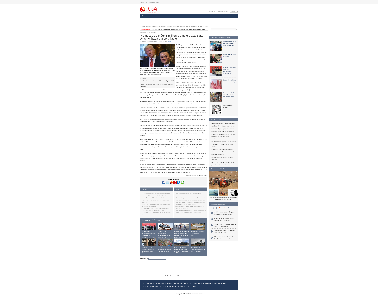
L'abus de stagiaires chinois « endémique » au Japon (229, 82)
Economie (153, 32)
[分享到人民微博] (175, 182)
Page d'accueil (144, 32)
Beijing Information (151, 286)
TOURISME (224, 18)
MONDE (163, 18)
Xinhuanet (148, 283)
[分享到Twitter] (167, 182)
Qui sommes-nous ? (223, 11)
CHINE (145, 18)
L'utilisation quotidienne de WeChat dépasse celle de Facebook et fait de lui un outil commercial (223, 152)
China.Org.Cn (159, 283)
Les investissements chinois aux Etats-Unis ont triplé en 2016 (157, 81)
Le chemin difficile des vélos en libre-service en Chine (229, 94)
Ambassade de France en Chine (214, 283)
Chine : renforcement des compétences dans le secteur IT (229, 43)
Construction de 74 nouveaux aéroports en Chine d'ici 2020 (198, 249)
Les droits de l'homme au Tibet (172, 286)
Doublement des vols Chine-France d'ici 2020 (197, 233)
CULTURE (189, 18)
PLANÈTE (207, 18)
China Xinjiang (191, 286)
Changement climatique (165, 26)
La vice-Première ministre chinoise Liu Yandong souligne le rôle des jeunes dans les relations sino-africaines (155, 200)
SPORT (215, 18)
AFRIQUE (171, 18)
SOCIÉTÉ (198, 18)
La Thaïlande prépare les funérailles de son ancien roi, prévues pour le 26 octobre (223, 144)
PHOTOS (146, 22)
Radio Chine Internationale (176, 283)
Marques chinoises (179, 26)
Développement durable (149, 26)
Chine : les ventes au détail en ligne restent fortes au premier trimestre (157, 85)
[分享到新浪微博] (171, 182)
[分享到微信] (182, 182)
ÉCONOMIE (154, 18)
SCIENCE (180, 18)
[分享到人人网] (178, 182)
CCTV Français (194, 283)
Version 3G (211, 11)
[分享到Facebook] (163, 182)
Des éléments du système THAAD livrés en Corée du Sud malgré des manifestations (223, 136)
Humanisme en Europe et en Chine (197, 26)
